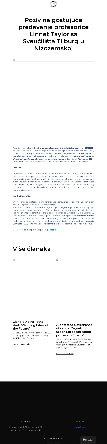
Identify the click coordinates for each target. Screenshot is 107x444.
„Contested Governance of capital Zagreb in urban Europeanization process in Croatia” (74, 330)
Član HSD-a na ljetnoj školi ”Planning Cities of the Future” (30, 325)
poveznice (52, 230)
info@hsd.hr (81, 427)
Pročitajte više (21, 344)
